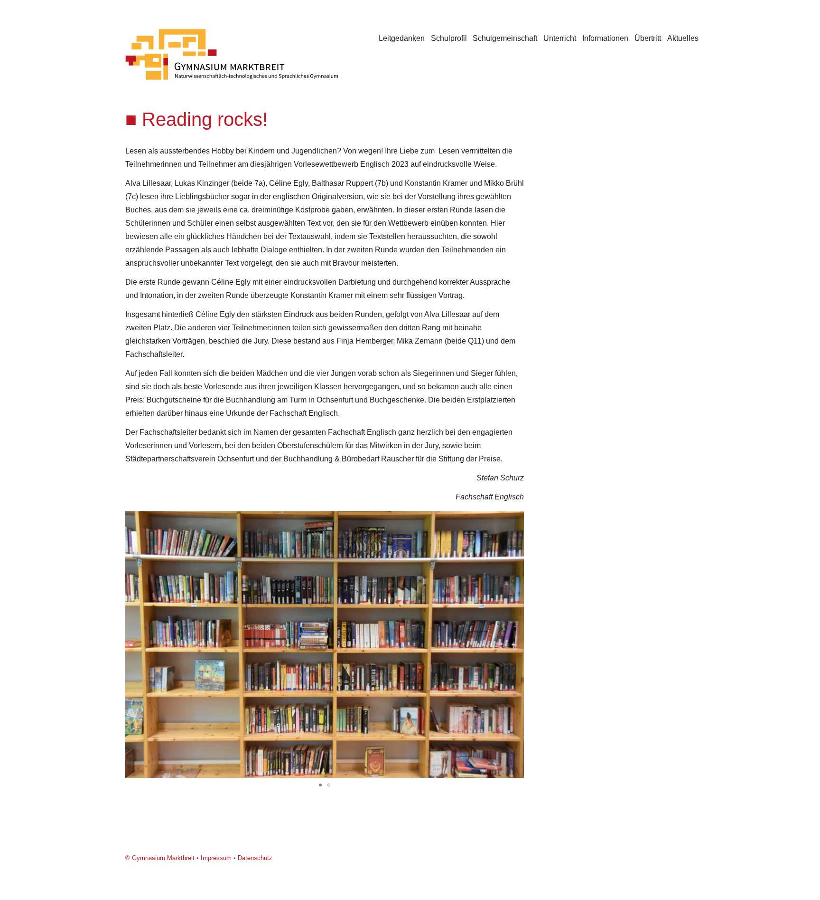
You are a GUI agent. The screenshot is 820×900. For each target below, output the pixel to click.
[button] (515, 519)
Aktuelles (683, 38)
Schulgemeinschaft (505, 38)
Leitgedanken (402, 38)
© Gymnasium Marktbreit (160, 858)
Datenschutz (255, 858)
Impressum (216, 858)
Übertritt (647, 38)
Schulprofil (449, 38)
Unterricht (559, 38)
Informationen (605, 38)
